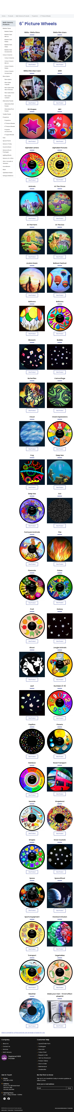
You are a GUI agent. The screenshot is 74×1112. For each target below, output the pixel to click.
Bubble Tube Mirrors (8, 35)
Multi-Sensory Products (22, 16)
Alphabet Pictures (59, 148)
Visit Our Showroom (44, 1058)
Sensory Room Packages (7, 151)
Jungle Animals (59, 647)
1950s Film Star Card (32, 71)
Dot (59, 493)
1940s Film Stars (59, 32)
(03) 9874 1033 (8, 1080)
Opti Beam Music (8, 172)
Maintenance (42, 1066)
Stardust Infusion (60, 917)
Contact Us (6, 1046)
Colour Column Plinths (9, 67)
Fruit (32, 609)
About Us (5, 1044)
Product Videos (43, 1061)
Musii (4, 169)
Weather (32, 994)
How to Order (42, 1064)
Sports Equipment (32, 917)
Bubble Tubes (7, 28)
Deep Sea (60, 455)
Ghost (32, 647)
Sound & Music (7, 147)
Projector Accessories (8, 130)
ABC (59, 109)
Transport (32, 955)
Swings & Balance (8, 176)
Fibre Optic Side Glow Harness (9, 88)
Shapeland (59, 801)
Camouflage (59, 378)
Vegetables (60, 955)
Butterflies (32, 378)
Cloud (32, 417)
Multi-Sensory (7, 1052)
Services (5, 1049)
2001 (60, 71)
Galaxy (60, 609)
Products (10, 16)
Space (32, 878)
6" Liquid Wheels (9, 135)
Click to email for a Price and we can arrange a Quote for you (23, 1033)
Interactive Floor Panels (9, 110)
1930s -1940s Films (32, 32)
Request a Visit (43, 1055)
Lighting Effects (7, 155)
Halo (4, 138)
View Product (32, 64)
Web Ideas (70, 1108)
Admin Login (4, 1110)
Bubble (60, 340)
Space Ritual (60, 878)
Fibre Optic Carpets (8, 83)
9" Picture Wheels (10, 126)
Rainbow (32, 763)
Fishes (59, 570)
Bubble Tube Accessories (8, 51)
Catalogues (42, 1046)
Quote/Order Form (44, 1044)
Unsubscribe (42, 1069)
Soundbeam (6, 166)
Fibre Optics (6, 76)
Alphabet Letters (32, 148)
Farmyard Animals (32, 532)
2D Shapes (32, 109)
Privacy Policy (10, 1110)
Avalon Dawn (32, 263)
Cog (32, 455)
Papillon (32, 724)
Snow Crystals (60, 840)
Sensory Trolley (7, 144)
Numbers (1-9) (60, 686)
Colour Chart (42, 1052)
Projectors (35, 16)
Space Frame (7, 141)
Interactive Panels (8, 101)
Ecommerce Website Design (61, 1108)
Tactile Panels (7, 114)
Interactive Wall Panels (9, 105)
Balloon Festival (59, 263)
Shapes (32, 840)
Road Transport (59, 763)
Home (4, 16)
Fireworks (32, 570)
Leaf (32, 686)
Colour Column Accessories (9, 72)
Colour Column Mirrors (9, 62)
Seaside (32, 801)
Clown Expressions (60, 417)
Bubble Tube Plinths (8, 40)
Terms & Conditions (18, 1110)
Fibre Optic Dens (9, 93)
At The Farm (32, 225)
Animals (32, 186)
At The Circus (59, 186)
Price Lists (41, 1049)
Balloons (32, 301)
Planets (60, 724)
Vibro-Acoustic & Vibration (8, 162)
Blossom (32, 340)
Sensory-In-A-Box (8, 158)
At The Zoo (59, 225)
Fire (59, 532)
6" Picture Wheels (45, 16)
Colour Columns (7, 55)
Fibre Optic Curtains (8, 97)
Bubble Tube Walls (8, 46)
